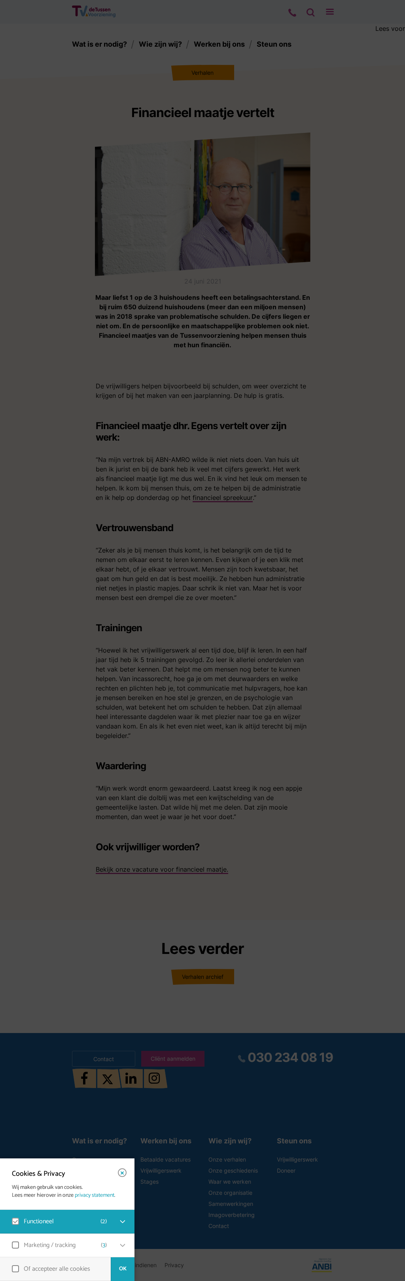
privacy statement (94, 1196)
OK (123, 1268)
